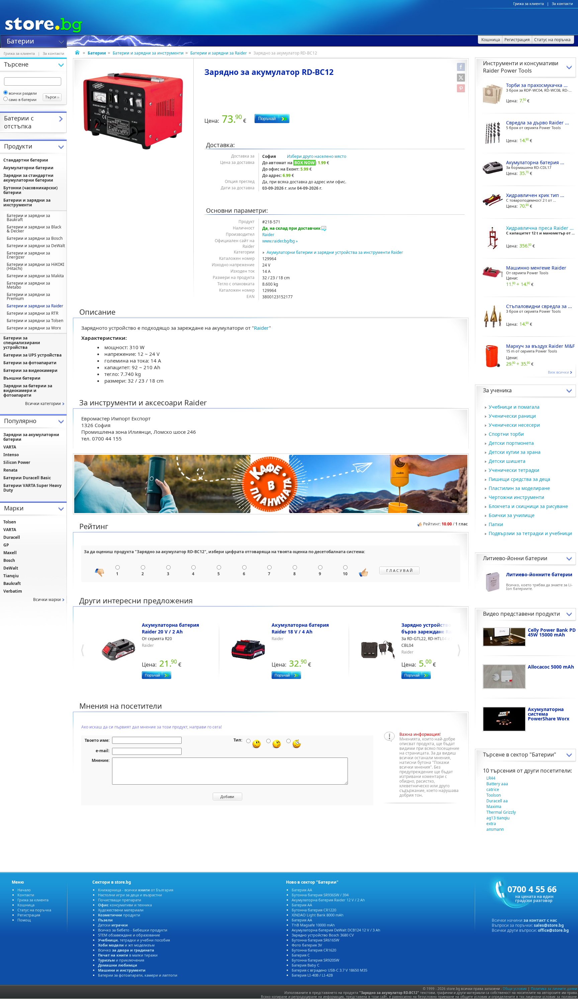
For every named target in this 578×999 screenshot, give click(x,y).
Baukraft (12, 583)
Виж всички (558, 372)
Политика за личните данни (554, 988)
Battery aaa (497, 784)
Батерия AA (302, 889)
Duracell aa (497, 801)
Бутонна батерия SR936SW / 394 (320, 894)
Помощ (24, 919)
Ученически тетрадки (514, 470)
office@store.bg (553, 930)
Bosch (9, 560)
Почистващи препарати (119, 899)
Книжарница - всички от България (135, 889)
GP (6, 545)
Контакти (25, 894)
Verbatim (12, 591)
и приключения (121, 960)
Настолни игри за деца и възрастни (130, 894)
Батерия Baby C (305, 965)
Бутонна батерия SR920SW (315, 960)
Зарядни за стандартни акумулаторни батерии (28, 178)
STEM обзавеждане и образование (129, 934)
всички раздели (23, 93)
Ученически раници (512, 416)
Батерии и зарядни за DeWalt (36, 245)
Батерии (20, 40)
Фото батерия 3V (307, 944)
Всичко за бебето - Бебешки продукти (132, 929)
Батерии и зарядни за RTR (32, 313)
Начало (24, 889)
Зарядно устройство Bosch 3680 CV (323, 934)
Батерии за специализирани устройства (21, 342)
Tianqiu (11, 576)
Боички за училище (512, 515)
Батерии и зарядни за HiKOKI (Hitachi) (35, 266)
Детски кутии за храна (515, 452)
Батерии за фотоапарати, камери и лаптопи (137, 975)
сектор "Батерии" (533, 754)
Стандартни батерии (25, 160)
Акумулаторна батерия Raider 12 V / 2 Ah (328, 899)
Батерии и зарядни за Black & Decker (34, 229)
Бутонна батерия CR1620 (314, 950)
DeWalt (10, 568)
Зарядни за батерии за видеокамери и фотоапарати (27, 390)
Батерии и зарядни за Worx (34, 328)
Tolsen (9, 522)
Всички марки (47, 599)
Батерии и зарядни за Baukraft (28, 217)
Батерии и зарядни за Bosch (35, 238)
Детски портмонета (511, 443)
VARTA (9, 447)
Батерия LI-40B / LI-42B (312, 975)
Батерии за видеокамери (30, 370)
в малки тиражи (128, 955)
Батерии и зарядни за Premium (28, 296)
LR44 (490, 778)
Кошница (25, 904)
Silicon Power (16, 462)
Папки (496, 524)
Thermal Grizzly (501, 812)
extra (491, 823)
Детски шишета (507, 461)
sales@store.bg (549, 925)
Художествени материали (120, 909)
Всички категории (43, 403)
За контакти (562, 3)
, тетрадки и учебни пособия (134, 939)
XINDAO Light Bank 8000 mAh (318, 914)
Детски (113, 924)
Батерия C (301, 955)
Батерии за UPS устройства (32, 355)
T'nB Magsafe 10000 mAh (313, 924)
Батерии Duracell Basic (27, 478)
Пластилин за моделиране (519, 488)
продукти (119, 914)
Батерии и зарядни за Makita (35, 276)
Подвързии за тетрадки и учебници (530, 533)
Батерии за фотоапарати (30, 363)
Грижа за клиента (528, 3)
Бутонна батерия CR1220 (314, 909)
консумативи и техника (125, 904)
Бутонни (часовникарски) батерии (30, 190)
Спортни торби (506, 434)
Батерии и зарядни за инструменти (148, 53)
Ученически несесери (514, 425)
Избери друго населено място (316, 156)
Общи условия (515, 988)
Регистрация (28, 914)
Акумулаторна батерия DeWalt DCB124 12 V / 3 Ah (336, 929)
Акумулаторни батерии (28, 168)
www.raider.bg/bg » (280, 241)
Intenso (11, 455)
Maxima (493, 806)
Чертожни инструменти (516, 497)
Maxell (10, 553)
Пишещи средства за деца (519, 479)
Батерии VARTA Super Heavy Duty (32, 488)
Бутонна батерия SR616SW (315, 939)
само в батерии (22, 99)
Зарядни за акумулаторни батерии (31, 437)
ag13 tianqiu (497, 818)
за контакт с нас (540, 920)
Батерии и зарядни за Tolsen (35, 320)
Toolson (493, 795)
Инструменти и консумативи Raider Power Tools (520, 67)
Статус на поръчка (34, 909)
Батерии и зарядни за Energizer (28, 255)
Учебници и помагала (514, 407)
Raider (268, 234)
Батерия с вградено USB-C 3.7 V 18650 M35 (329, 970)
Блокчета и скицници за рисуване (528, 506)
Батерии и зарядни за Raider (218, 53)
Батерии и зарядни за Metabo (28, 285)
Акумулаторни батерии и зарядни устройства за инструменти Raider (335, 252)
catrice (492, 789)
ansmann (495, 829)
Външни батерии (21, 378)
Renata (10, 470)
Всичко (126, 950)
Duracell (11, 537)
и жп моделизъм (126, 944)
